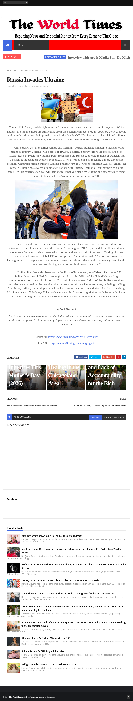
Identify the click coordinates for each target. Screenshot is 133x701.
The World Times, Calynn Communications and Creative (32, 697)
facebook (119, 417)
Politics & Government (24, 70)
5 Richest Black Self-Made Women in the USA (45, 638)
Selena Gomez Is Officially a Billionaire (42, 651)
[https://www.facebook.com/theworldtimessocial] (128, 3)
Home (9, 70)
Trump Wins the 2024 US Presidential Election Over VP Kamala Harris (60, 580)
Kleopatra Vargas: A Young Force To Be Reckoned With (51, 536)
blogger (95, 417)
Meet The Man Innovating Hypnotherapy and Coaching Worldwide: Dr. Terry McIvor (68, 593)
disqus (107, 417)
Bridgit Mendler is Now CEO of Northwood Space (48, 664)
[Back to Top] (128, 697)
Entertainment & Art (45, 57)
